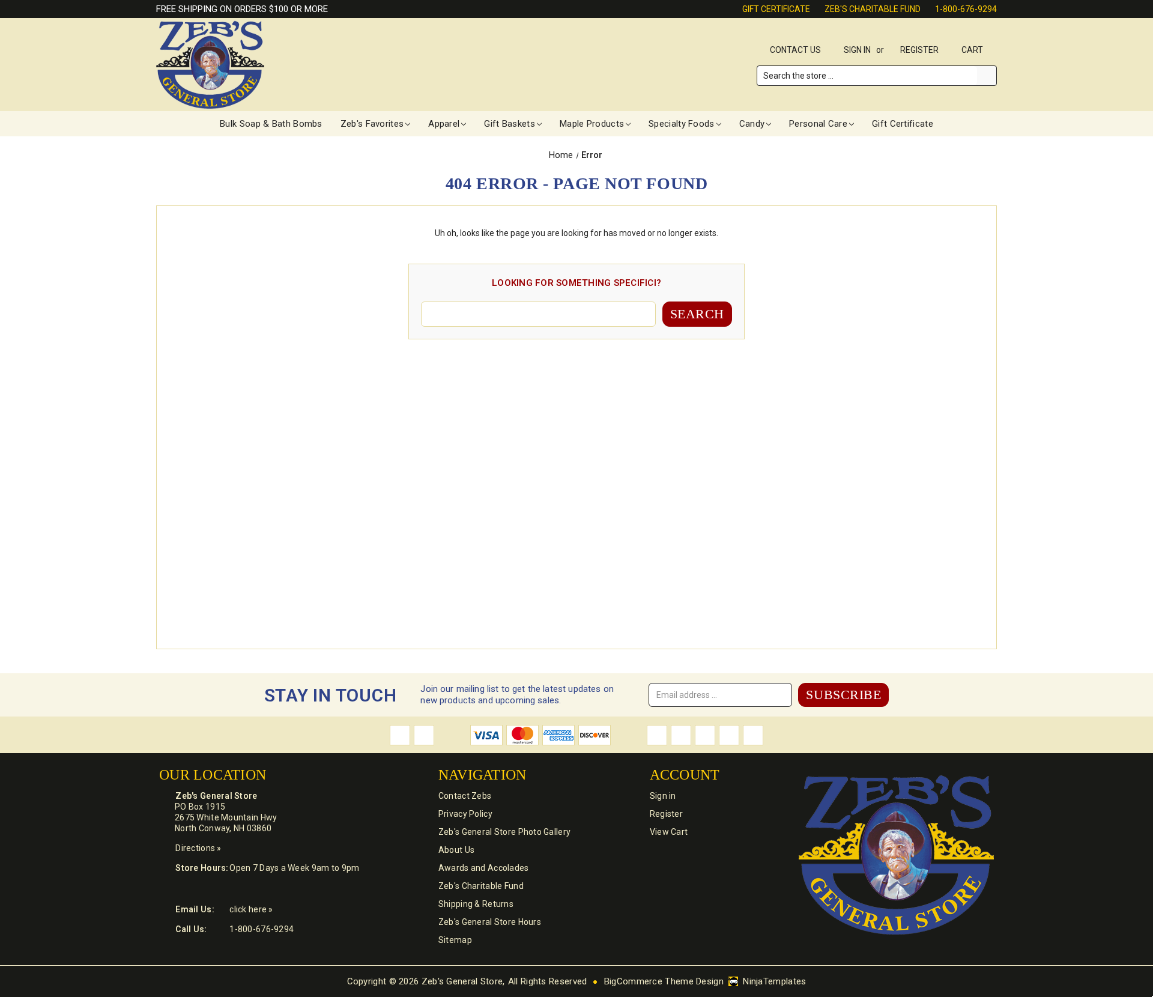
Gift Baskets (509, 123)
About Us (456, 850)
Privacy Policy (465, 814)
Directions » (198, 848)
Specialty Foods (682, 123)
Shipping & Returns (475, 904)
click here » (251, 909)
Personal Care (818, 123)
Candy (752, 123)
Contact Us (795, 50)
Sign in (857, 50)
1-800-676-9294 (966, 9)
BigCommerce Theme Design (664, 981)
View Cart (669, 832)
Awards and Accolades (483, 868)
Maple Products (592, 123)
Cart (973, 50)
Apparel (443, 123)
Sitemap (455, 940)
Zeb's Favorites (372, 123)
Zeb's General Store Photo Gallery (504, 832)
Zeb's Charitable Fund (873, 9)
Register (919, 50)
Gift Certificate (776, 9)
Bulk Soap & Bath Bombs (271, 123)
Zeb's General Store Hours (489, 922)
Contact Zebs (464, 796)
